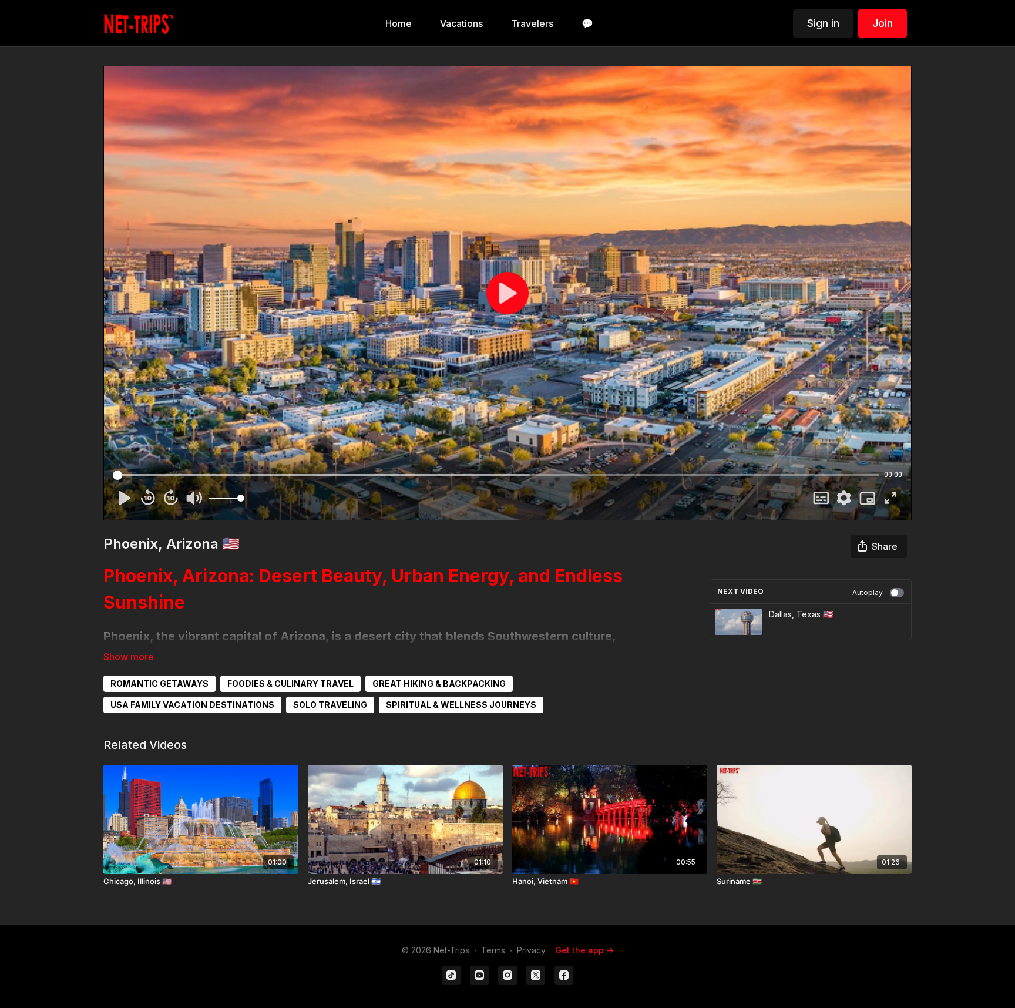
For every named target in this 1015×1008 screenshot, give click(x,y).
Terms (493, 950)
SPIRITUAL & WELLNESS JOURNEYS (461, 705)
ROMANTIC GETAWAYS (159, 683)
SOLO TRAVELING (330, 705)
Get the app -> (584, 950)
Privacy (531, 950)
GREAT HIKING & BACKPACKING (439, 683)
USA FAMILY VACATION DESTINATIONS (192, 705)
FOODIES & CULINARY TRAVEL (290, 683)
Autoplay (867, 592)
